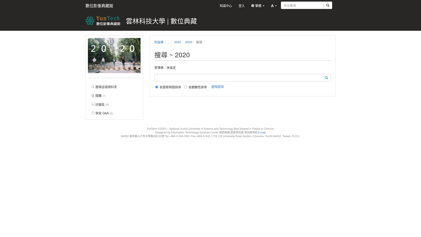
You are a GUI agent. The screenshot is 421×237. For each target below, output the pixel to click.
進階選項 (217, 86)
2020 (177, 42)
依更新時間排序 (170, 87)
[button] (274, 5)
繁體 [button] (258, 5)
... (169, 42)
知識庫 (159, 42)
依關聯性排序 (198, 87)
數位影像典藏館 (99, 5)
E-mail (262, 132)
